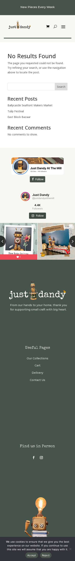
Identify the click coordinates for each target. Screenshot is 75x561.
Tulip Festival (16, 111)
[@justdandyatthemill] (25, 196)
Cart (37, 365)
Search (61, 86)
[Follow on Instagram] (41, 458)
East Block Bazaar (19, 117)
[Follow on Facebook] (34, 458)
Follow (39, 179)
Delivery (37, 372)
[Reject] (70, 549)
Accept (31, 555)
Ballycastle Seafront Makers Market (30, 105)
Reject (46, 555)
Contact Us (37, 380)
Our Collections (37, 358)
